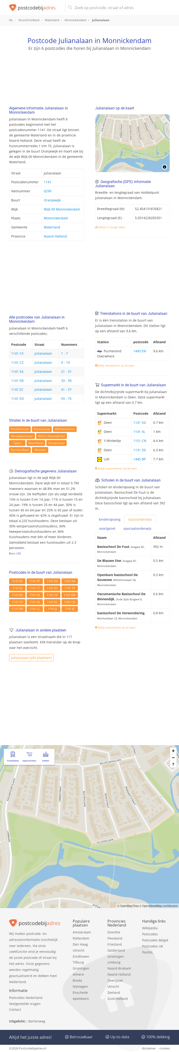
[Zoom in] (173, 750)
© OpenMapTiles (128, 906)
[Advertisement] (89, 73)
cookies (164, 1048)
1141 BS (52, 588)
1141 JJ (52, 609)
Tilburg (78, 962)
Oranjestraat (56, 443)
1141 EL (52, 602)
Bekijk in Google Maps (111, 227)
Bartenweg (36, 1021)
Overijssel (115, 980)
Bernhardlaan (20, 450)
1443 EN (139, 351)
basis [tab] (140, 519)
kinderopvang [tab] (109, 519)
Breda (77, 980)
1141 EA (17, 371)
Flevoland (114, 938)
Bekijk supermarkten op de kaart (117, 468)
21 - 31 (66, 371)
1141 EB (17, 380)
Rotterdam (81, 938)
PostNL (147, 952)
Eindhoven (81, 956)
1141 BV (17, 595)
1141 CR (17, 602)
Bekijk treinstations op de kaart (115, 365)
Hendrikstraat (20, 429)
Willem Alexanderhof (51, 436)
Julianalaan (43, 353)
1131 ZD (139, 450)
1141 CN (69, 602)
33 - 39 (66, 380)
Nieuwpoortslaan (22, 436)
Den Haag (80, 944)
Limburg (113, 962)
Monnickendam (56, 218)
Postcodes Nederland (25, 997)
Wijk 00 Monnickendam (62, 209)
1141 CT (34, 588)
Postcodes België (155, 940)
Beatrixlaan (35, 443)
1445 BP (139, 459)
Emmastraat (42, 429)
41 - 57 (66, 389)
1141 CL (35, 609)
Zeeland (113, 992)
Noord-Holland (55, 236)
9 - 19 (65, 362)
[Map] (132, 143)
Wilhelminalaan (65, 429)
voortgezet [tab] (107, 528)
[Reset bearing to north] (173, 764)
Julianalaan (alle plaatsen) (31, 657)
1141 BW (70, 595)
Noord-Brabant (119, 968)
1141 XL (139, 431)
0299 (47, 191)
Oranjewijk (52, 200)
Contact (15, 1009)
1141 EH (69, 581)
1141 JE (70, 609)
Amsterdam (82, 932)
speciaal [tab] (137, 528)
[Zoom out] (173, 757)
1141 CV (52, 595)
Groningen (81, 968)
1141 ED (17, 398)
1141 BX (34, 602)
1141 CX (17, 353)
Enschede (80, 992)
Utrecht (78, 950)
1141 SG (139, 422)
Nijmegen (80, 986)
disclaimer (149, 1048)
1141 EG (52, 581)
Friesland (114, 944)
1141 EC (17, 389)
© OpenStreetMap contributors (158, 906)
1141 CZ (17, 362)
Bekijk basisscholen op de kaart (116, 627)
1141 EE (17, 581)
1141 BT (34, 581)
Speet (17, 443)
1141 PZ (70, 588)
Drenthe (113, 932)
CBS (18, 553)
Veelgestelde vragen (25, 1003)
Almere (78, 974)
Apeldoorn (81, 998)
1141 (47, 182)
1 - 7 (64, 353)
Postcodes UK (152, 946)
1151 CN (139, 440)
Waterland (52, 227)
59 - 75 (66, 398)
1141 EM (17, 609)
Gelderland (116, 950)
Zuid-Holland (117, 998)
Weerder (40, 450)
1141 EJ (17, 588)
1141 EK (35, 595)
